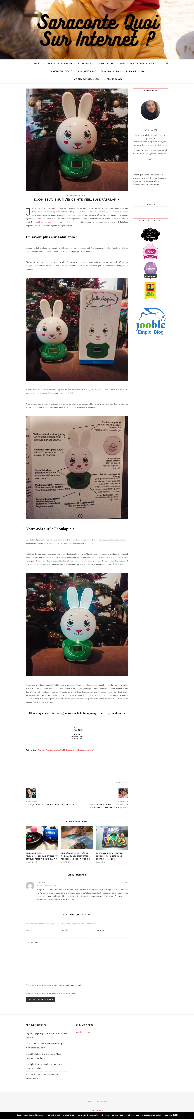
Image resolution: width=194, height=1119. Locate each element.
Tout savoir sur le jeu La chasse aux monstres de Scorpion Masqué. (109, 856)
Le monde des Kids (105, 63)
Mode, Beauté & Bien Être (144, 63)
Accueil (38, 63)
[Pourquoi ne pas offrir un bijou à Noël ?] (31, 793)
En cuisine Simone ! (111, 71)
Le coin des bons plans (87, 79)
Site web (100, 930)
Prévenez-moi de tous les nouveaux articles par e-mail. (50, 993)
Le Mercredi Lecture (61, 71)
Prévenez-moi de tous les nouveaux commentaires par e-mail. (54, 985)
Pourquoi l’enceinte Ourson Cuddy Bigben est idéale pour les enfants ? (66, 750)
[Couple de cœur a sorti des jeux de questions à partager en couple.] (123, 793)
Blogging (131, 71)
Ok (175, 1115)
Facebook (150, 204)
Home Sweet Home (86, 71)
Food (122, 63)
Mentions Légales (83, 1032)
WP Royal (103, 1101)
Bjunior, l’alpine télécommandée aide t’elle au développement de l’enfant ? (42, 856)
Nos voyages (84, 63)
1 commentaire (122, 782)
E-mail (64, 930)
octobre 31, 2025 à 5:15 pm (46, 885)
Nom (29, 930)
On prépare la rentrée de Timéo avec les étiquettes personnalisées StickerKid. (76, 856)
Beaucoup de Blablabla (60, 63)
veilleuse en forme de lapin (47, 222)
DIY (142, 71)
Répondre (124, 882)
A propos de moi (113, 79)
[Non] (190, 1115)
